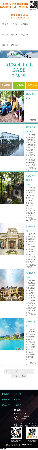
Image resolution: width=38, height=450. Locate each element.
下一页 (15, 376)
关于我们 (14, 24)
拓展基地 (5, 85)
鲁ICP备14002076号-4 (26, 445)
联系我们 (14, 45)
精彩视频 (4, 35)
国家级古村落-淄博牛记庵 (30, 180)
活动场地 (32, 85)
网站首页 (4, 24)
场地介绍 (14, 35)
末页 (23, 376)
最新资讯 (4, 45)
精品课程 (24, 24)
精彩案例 (24, 35)
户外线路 (19, 85)
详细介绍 (33, 120)
